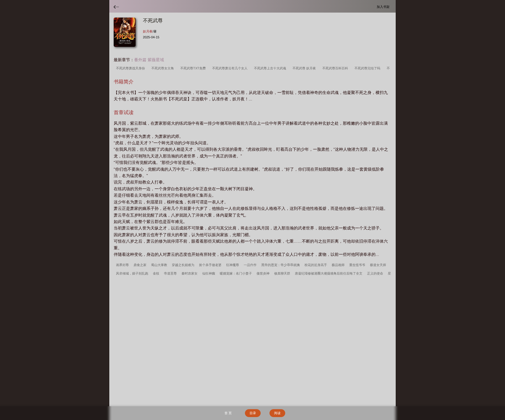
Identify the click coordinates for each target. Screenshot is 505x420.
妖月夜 (148, 31)
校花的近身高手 (316, 265)
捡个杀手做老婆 (210, 265)
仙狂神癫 (208, 273)
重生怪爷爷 (357, 265)
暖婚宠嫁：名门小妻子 (236, 273)
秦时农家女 (189, 273)
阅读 (277, 413)
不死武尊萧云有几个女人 (230, 68)
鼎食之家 (140, 265)
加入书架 (384, 6)
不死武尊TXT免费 (193, 68)
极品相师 (338, 265)
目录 (253, 413)
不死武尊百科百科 (336, 68)
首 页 (228, 413)
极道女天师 (378, 265)
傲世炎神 (263, 273)
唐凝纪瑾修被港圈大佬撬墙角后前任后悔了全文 (328, 273)
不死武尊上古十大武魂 (271, 68)
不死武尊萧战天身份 (131, 68)
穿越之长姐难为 (183, 265)
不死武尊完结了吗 (368, 68)
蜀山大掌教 (159, 265)
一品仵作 (250, 265)
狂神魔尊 (232, 265)
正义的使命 (375, 273)
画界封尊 (122, 265)
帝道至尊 (170, 273)
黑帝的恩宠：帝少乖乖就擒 (280, 265)
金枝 (156, 273)
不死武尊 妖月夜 (305, 68)
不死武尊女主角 (163, 68)
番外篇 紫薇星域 (149, 59)
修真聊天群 (282, 273)
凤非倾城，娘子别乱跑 (132, 273)
